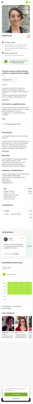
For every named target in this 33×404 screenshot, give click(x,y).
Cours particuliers (6, 306)
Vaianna (5, 35)
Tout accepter (16, 394)
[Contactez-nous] (30, 2)
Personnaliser (16, 398)
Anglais (7, 210)
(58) (13, 332)
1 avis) (28, 37)
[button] (27, 8)
